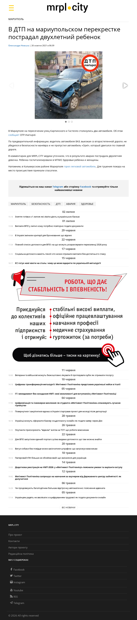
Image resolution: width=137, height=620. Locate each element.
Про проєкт (15, 534)
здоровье (87, 203)
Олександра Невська (18, 45)
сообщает (14, 134)
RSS (16, 596)
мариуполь (18, 203)
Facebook (85, 186)
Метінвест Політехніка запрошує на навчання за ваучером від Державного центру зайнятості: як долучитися (68, 477)
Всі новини (68, 507)
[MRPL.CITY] (67, 8)
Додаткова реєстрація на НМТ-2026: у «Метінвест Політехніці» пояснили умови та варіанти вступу (68, 467)
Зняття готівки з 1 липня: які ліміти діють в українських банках (47, 216)
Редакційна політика (21, 553)
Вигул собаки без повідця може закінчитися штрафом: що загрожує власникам (56, 448)
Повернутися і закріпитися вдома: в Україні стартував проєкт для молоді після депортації (61, 411)
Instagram (19, 582)
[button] (125, 85)
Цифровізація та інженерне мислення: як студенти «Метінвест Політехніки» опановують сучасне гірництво (67, 404)
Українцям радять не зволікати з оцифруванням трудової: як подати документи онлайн (60, 497)
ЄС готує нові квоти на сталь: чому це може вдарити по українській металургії (58, 263)
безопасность (41, 203)
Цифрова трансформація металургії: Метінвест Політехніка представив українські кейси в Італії (67, 384)
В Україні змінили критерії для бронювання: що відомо (43, 235)
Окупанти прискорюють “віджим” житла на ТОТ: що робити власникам (52, 430)
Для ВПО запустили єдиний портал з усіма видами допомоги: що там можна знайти (58, 439)
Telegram (57, 186)
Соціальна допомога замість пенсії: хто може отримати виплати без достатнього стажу (60, 254)
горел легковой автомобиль (80, 166)
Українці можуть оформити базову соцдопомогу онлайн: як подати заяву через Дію (58, 421)
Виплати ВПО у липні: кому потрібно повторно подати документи (49, 226)
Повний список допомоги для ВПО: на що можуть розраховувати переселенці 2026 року (61, 244)
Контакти (14, 541)
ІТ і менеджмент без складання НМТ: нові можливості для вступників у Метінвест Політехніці (65, 394)
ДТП (58, 203)
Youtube (18, 590)
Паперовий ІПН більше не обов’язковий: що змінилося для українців (50, 458)
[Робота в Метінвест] (68, 318)
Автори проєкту (18, 547)
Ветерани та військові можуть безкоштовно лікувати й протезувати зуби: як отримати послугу (64, 375)
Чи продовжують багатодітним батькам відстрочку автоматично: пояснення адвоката (60, 488)
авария (70, 203)
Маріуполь (16, 19)
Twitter (18, 576)
